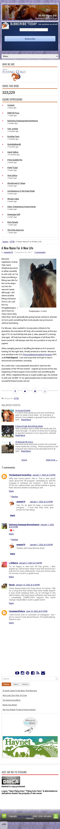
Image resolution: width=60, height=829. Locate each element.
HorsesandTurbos (17, 611)
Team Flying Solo (24, 816)
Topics (15, 684)
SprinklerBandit (14, 144)
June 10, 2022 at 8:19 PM (36, 611)
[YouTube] (17, 674)
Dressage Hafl (13, 214)
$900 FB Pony (13, 113)
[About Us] (13, 80)
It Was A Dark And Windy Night (29, 426)
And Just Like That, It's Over (15, 695)
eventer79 (8, 252)
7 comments (39, 252)
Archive (25, 684)
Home (5, 241)
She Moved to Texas (16, 183)
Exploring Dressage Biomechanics (22, 121)
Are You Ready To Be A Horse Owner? (19, 709)
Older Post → (52, 460)
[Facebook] (32, 674)
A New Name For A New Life (17, 247)
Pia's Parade (12, 222)
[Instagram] (22, 674)
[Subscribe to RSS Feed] (37, 674)
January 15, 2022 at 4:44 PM (28, 585)
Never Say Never (10, 705)
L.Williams (13, 563)
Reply (11, 491)
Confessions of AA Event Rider (21, 191)
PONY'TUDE (12, 168)
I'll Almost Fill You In (24, 442)
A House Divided (22, 410)
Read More (26, 419)
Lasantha (46, 825)
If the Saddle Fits (14, 160)
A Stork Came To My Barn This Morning (20, 691)
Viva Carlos (12, 175)
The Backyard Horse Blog (20, 475)
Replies (14, 496)
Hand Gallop (12, 152)
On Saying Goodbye (11, 700)
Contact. (11, 105)
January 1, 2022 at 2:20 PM (43, 475)
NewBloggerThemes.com (44, 827)
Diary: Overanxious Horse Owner (21, 206)
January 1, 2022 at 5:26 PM (41, 544)
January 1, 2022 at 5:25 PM (41, 502)
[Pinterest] (27, 674)
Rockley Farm (13, 136)
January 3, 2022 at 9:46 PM (30, 563)
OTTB (12, 241)
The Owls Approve (15, 230)
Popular (6, 684)
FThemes (22, 825)
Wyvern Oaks (13, 199)
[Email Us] (43, 674)
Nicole (12, 585)
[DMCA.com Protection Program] (11, 784)
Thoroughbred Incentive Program (37, 354)
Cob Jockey (12, 129)
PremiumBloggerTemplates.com (18, 827)
